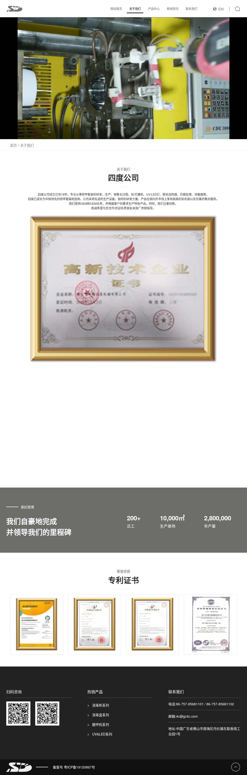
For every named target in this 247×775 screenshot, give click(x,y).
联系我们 (191, 9)
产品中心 (154, 9)
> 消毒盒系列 (98, 714)
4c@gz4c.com (187, 716)
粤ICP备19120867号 (79, 767)
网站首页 (116, 9)
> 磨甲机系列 (98, 724)
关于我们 (135, 9)
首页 (13, 145)
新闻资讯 (172, 9)
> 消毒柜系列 (98, 705)
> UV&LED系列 (99, 734)
